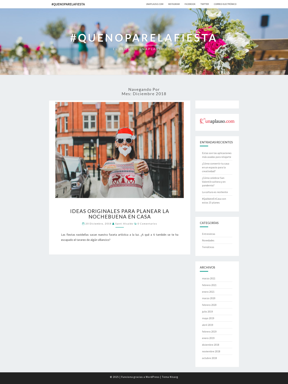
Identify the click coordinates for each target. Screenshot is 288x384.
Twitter (204, 4)
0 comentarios (147, 223)
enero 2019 (208, 338)
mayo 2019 (208, 318)
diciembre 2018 (210, 344)
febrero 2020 (209, 304)
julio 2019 (207, 311)
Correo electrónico (225, 4)
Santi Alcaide (124, 223)
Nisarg (174, 376)
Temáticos (208, 247)
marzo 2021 (208, 278)
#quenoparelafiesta (68, 4)
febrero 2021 (209, 285)
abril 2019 (207, 324)
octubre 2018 (209, 358)
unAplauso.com (154, 4)
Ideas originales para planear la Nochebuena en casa (119, 214)
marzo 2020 (208, 298)
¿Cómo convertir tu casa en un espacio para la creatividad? (215, 167)
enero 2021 (208, 291)
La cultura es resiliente (215, 192)
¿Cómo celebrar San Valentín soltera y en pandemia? (214, 181)
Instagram (174, 4)
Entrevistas (208, 234)
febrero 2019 (209, 331)
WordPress (153, 376)
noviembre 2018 (211, 351)
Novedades (208, 240)
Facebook (190, 4)
